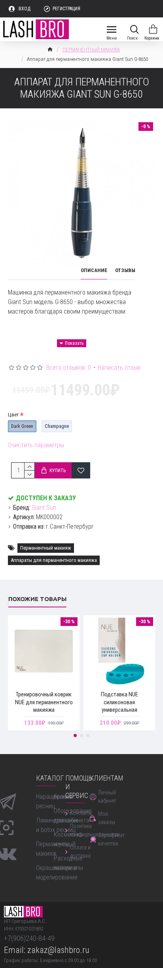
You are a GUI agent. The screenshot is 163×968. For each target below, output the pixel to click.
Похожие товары (37, 599)
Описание (94, 270)
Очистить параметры (36, 445)
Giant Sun (44, 507)
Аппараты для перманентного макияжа (54, 560)
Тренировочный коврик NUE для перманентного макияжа (44, 702)
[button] (75, 735)
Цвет (13, 415)
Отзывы (125, 270)
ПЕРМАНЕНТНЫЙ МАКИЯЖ (91, 50)
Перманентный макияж (45, 548)
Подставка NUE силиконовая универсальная (119, 702)
